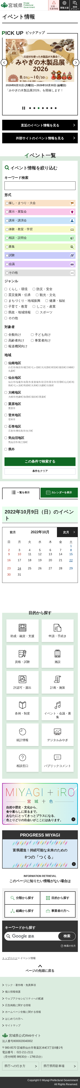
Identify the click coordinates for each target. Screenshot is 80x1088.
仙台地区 (14, 377)
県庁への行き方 (14, 1066)
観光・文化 (48, 295)
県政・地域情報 (19, 312)
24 (19, 568)
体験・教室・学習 (21, 229)
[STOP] (23, 108)
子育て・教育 (18, 306)
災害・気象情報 (53, 5)
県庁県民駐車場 (54, 1066)
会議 (12, 264)
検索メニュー (75, 5)
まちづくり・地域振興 (24, 300)
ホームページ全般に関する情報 (23, 1011)
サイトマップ (12, 1025)
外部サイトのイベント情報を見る (40, 138)
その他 (13, 272)
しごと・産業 (46, 306)
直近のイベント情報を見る (40, 125)
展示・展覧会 (18, 211)
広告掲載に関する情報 (18, 1005)
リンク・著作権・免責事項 (20, 985)
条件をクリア (40, 470)
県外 (11, 449)
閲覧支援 (64, 5)
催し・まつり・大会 (22, 203)
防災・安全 (44, 289)
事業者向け (43, 340)
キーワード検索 (16, 177)
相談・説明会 (18, 237)
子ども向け (43, 334)
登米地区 (14, 415)
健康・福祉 (57, 300)
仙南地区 (14, 363)
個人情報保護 (12, 991)
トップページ (9, 958)
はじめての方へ (14, 1018)
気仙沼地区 (16, 438)
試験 (12, 255)
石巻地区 (14, 426)
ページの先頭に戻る (40, 970)
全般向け (14, 334)
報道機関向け (18, 346)
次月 (66, 532)
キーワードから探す (20, 927)
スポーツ (46, 312)
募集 (12, 246)
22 (71, 560)
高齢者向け (16, 340)
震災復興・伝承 (19, 295)
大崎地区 (14, 392)
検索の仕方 (70, 945)
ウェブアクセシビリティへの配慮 (24, 998)
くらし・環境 (18, 289)
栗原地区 (14, 404)
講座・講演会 (18, 220)
